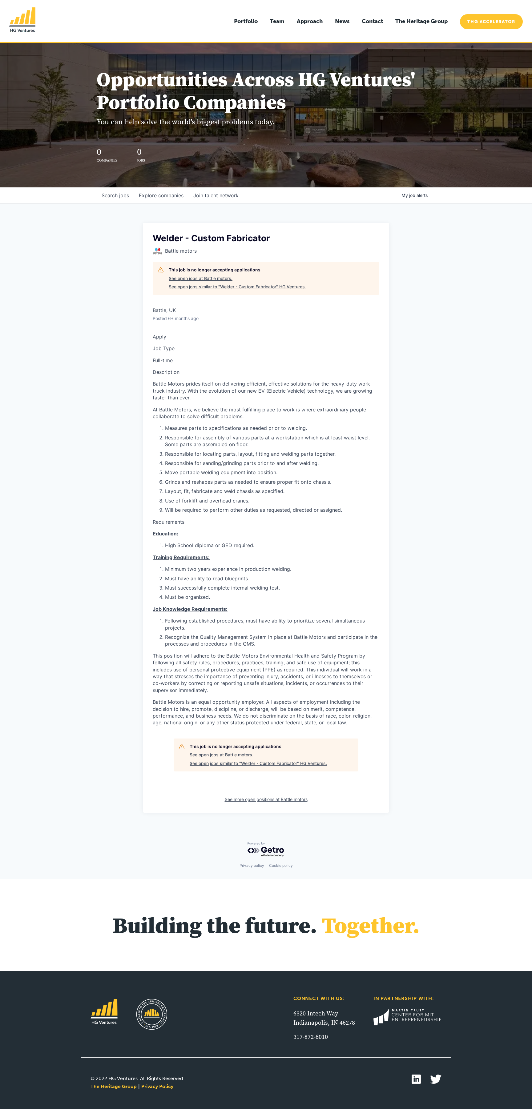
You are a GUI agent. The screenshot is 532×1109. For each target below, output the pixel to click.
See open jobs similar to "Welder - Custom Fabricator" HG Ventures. (237, 286)
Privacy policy (252, 865)
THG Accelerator (491, 21)
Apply (159, 337)
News (342, 21)
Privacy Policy (157, 1086)
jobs (115, 195)
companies (161, 195)
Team (277, 21)
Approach (310, 21)
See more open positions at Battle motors (266, 799)
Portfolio (246, 21)
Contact (372, 21)
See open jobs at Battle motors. (200, 278)
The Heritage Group (421, 21)
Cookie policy (281, 865)
